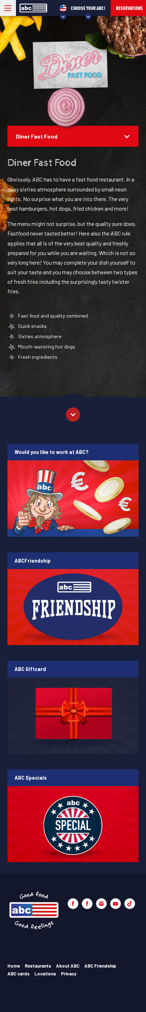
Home (13, 966)
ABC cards (18, 973)
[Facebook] (73, 903)
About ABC (67, 966)
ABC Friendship (100, 966)
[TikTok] (129, 903)
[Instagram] (101, 903)
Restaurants (38, 966)
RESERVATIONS (129, 8)
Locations (45, 973)
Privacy (68, 973)
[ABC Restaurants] (34, 911)
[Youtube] (115, 903)
